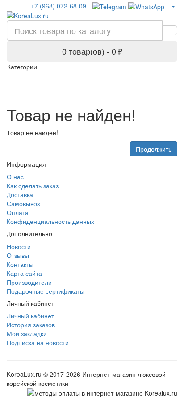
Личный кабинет (30, 315)
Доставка (20, 194)
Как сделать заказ (33, 185)
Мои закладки (27, 333)
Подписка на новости (38, 342)
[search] (169, 30)
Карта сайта (24, 273)
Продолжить (153, 148)
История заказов (31, 324)
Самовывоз (23, 203)
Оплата (18, 212)
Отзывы (18, 255)
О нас (15, 176)
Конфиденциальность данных (50, 221)
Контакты (20, 264)
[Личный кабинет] (173, 5)
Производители (29, 282)
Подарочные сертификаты (45, 291)
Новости (19, 246)
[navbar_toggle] (165, 79)
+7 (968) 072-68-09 (58, 5)
